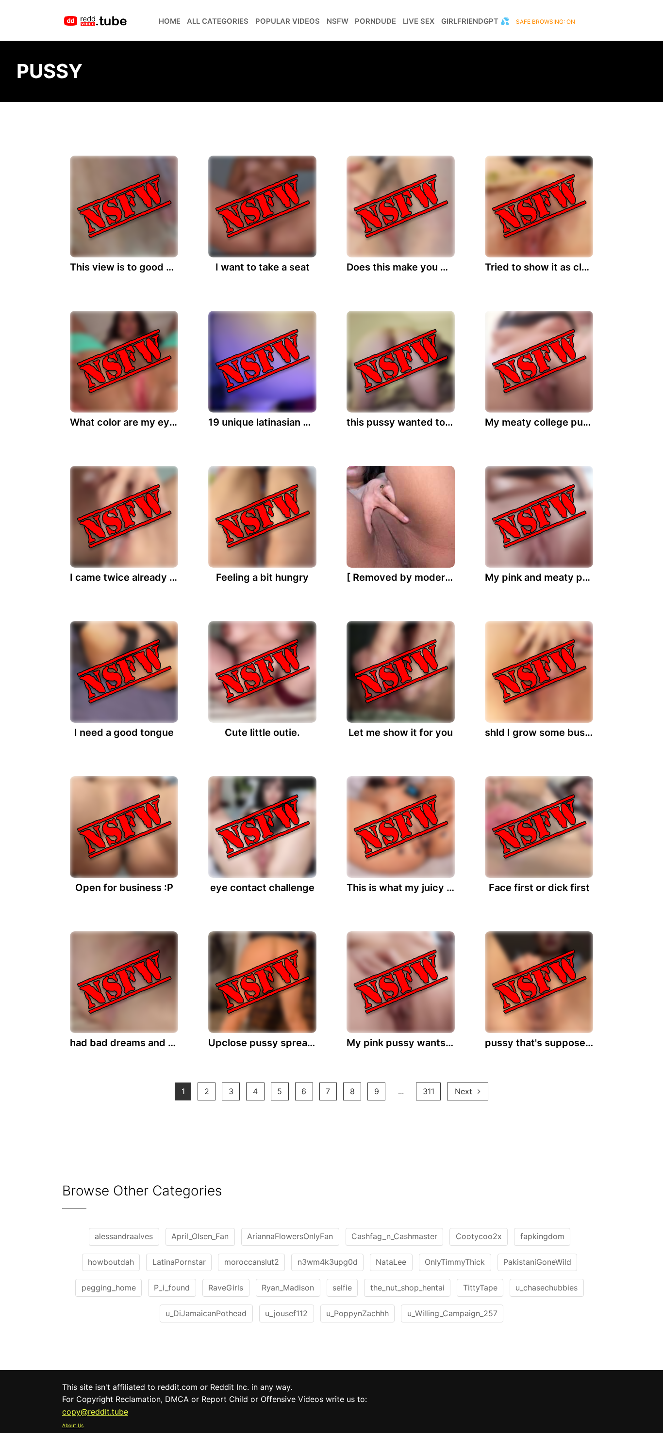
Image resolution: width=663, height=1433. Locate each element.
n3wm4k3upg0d (328, 1262)
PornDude (375, 21)
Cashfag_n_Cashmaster (394, 1236)
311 (428, 1091)
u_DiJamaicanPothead (206, 1313)
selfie (342, 1287)
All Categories (218, 21)
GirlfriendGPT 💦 (475, 21)
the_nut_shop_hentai (407, 1287)
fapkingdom (542, 1236)
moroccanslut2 (251, 1262)
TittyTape (480, 1287)
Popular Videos (287, 21)
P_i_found (172, 1287)
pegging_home (109, 1287)
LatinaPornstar (179, 1262)
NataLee (391, 1262)
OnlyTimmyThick (455, 1262)
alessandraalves (124, 1236)
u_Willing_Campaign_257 (452, 1313)
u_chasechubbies (546, 1287)
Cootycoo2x (479, 1236)
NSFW (337, 21)
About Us (72, 1425)
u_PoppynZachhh (357, 1313)
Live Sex (418, 21)
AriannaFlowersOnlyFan (290, 1236)
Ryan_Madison (288, 1287)
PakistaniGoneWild (537, 1262)
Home (170, 21)
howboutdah (111, 1262)
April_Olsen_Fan (200, 1236)
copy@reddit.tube (95, 1412)
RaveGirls (225, 1287)
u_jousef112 (286, 1313)
